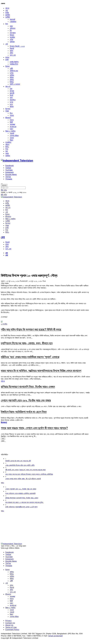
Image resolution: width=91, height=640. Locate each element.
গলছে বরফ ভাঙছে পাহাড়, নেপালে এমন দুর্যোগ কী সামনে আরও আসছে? (34, 428)
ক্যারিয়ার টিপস (14, 64)
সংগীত (11, 73)
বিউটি (11, 122)
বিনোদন (7, 66)
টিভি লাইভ (4, 190)
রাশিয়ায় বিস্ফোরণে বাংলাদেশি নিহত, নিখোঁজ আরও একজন (28, 386)
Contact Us (10, 623)
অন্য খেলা (13, 55)
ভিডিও (7, 147)
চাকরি (6, 59)
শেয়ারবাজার (13, 21)
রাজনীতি (7, 15)
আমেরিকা (12, 37)
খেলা (6, 44)
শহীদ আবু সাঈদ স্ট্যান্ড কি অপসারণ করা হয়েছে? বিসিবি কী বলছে (31, 329)
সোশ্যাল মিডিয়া (14, 135)
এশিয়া (11, 39)
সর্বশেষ (7, 8)
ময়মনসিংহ (12, 100)
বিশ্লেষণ (7, 109)
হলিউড (12, 80)
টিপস (11, 113)
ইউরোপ (12, 35)
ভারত (11, 26)
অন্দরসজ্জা (12, 124)
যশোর (11, 102)
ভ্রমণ (11, 129)
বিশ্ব (6, 24)
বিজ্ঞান (11, 140)
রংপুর (11, 104)
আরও (3, 439)
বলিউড (12, 77)
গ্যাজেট (12, 133)
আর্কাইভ (7, 156)
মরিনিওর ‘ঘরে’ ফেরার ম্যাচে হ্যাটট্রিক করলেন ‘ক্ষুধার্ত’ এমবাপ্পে (30, 357)
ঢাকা (11, 88)
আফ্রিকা (12, 42)
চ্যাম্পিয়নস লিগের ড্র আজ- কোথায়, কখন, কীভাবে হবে (26, 343)
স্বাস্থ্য (7, 111)
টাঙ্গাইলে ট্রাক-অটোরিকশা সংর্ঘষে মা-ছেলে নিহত (24, 412)
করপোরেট (12, 19)
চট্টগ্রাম (12, 91)
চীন (11, 30)
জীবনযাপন (8, 118)
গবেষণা (12, 115)
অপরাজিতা (8, 142)
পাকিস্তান (12, 28)
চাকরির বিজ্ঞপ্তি (14, 62)
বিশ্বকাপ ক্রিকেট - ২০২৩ (17, 46)
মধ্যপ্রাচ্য (13, 33)
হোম (6, 10)
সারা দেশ (7, 86)
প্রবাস (7, 153)
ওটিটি (11, 68)
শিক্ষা (6, 149)
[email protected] (55, 636)
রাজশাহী (12, 93)
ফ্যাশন (12, 120)
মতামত (7, 57)
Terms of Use (11, 627)
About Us (9, 625)
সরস (6, 151)
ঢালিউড (12, 75)
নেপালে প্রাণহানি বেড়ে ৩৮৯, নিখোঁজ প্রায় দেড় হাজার (26, 400)
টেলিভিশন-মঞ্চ (14, 71)
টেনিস (11, 53)
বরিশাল (12, 106)
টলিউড (12, 82)
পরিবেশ (7, 144)
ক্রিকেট (12, 48)
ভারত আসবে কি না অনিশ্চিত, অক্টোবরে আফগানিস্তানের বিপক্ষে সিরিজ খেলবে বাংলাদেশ (41, 371)
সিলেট (11, 95)
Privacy (8, 620)
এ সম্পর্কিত (4, 324)
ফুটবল (11, 50)
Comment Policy (12, 629)
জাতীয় (7, 13)
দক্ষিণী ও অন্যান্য (15, 84)
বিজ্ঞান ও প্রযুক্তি (10, 131)
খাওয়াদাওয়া (13, 126)
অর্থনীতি (7, 17)
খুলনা (11, 97)
